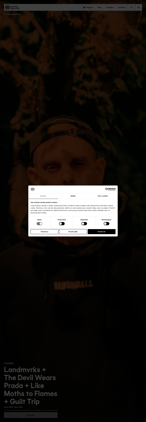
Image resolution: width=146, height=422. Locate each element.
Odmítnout (44, 231)
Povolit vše (101, 231)
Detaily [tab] (73, 196)
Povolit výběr (73, 231)
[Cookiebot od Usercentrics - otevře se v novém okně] (107, 189)
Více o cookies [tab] (103, 196)
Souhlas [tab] (43, 196)
